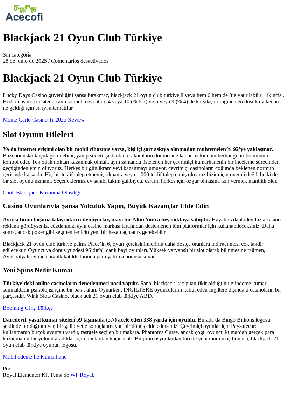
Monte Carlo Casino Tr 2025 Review (44, 120)
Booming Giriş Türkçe (28, 308)
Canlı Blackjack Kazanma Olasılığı (41, 193)
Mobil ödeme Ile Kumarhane (34, 357)
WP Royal (81, 375)
